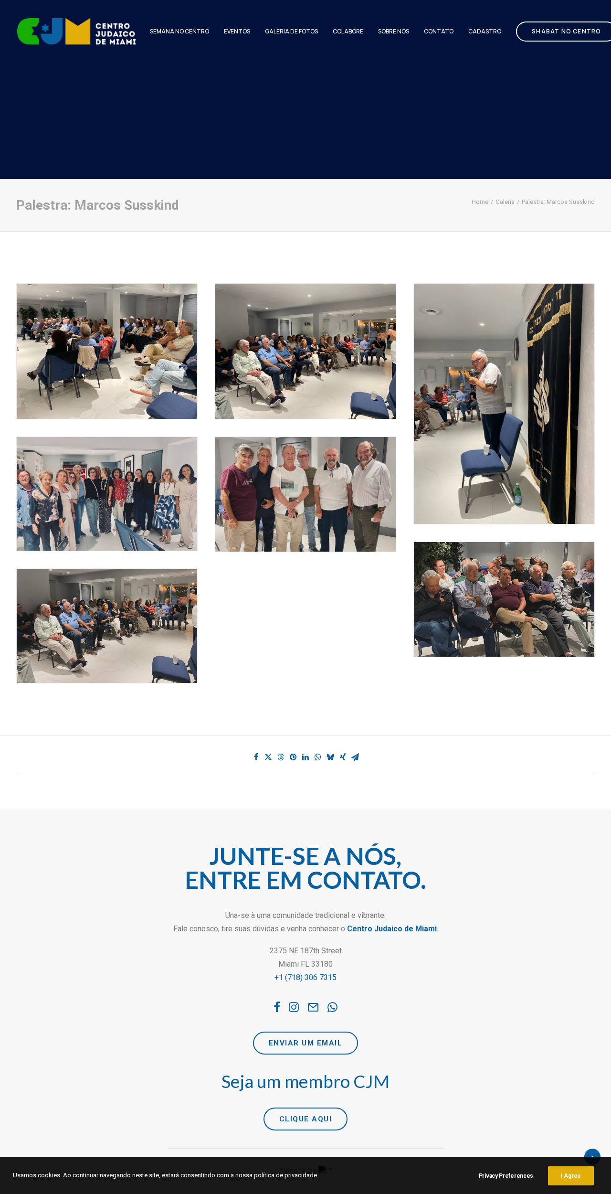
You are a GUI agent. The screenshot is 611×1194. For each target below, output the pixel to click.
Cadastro (484, 31)
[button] (277, 1009)
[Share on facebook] (256, 757)
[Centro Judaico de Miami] (76, 31)
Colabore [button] (348, 31)
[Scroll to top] (592, 1156)
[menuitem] (179, 31)
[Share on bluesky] (330, 757)
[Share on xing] (342, 757)
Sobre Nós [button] (393, 31)
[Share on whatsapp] (318, 757)
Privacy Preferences (506, 1176)
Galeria (505, 201)
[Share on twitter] (268, 757)
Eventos (237, 31)
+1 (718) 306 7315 (305, 977)
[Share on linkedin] (305, 757)
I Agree (571, 1176)
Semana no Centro (179, 31)
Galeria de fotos (291, 31)
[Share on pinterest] (293, 757)
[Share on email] (355, 757)
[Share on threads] (280, 757)
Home (480, 201)
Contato (438, 31)
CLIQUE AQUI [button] (305, 1119)
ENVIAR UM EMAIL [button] (306, 1043)
